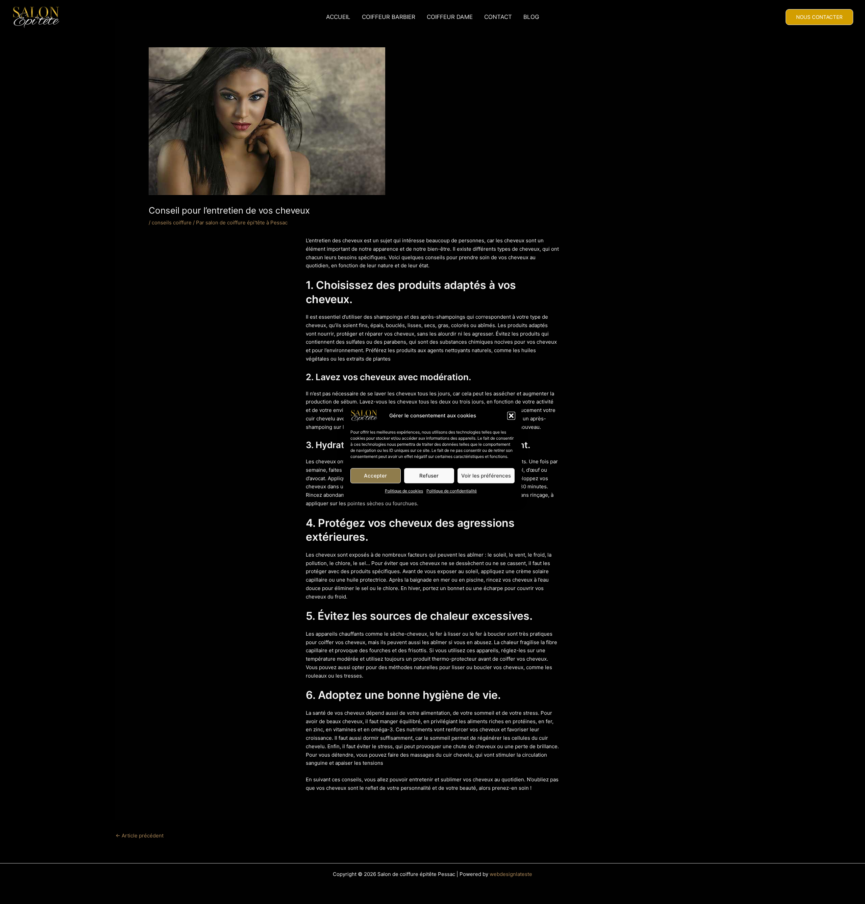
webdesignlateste (511, 874)
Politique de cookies (404, 490)
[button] (511, 415)
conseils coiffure (172, 222)
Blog (531, 17)
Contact (498, 17)
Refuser (429, 475)
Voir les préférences (486, 475)
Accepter (375, 475)
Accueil (338, 17)
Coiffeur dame (450, 17)
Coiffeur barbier (388, 17)
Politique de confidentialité (451, 490)
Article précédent (140, 835)
